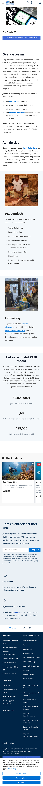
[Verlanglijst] (36, 3)
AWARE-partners (29, 674)
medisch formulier (17, 112)
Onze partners (28, 649)
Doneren (26, 670)
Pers (24, 645)
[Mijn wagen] (40, 3)
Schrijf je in (35, 550)
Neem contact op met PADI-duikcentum (21, 38)
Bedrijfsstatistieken (30, 641)
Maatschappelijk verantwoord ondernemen (8, 703)
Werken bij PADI (8, 710)
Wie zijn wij (6, 685)
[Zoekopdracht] (28, 3)
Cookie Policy (11, 769)
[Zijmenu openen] (3, 2)
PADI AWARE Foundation (31, 658)
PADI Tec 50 (13, 101)
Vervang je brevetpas (10, 647)
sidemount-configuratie (15, 330)
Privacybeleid (17, 612)
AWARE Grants (28, 679)
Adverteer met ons (29, 653)
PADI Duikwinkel (30, 148)
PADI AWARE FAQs (29, 662)
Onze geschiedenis (9, 696)
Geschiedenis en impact (31, 666)
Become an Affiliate (9, 674)
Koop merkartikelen (9, 663)
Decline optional (21, 778)
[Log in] (31, 3)
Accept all (21, 782)
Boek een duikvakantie (10, 658)
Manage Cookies (21, 773)
